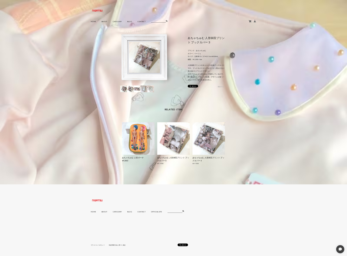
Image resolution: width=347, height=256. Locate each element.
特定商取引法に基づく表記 (117, 245)
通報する (221, 87)
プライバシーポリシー (98, 245)
